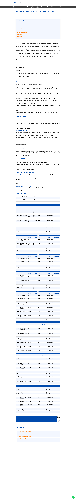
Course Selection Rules (50, 202)
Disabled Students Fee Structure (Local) (24, 436)
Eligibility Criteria (20, 26)
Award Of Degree (20, 30)
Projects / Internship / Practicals (22, 32)
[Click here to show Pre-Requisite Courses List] (58, 419)
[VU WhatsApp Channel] (73, 497)
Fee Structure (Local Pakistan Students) (24, 431)
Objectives (19, 24)
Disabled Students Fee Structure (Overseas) (25, 438)
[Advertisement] (46, 3)
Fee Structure (19, 36)
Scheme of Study (20, 34)
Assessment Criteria (20, 28)
